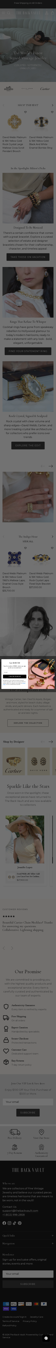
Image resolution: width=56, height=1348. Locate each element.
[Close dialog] (53, 660)
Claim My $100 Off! (15, 676)
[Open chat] (46, 1338)
